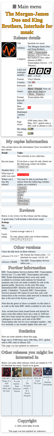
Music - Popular (36, 94)
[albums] (6, 256)
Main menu (28, 6)
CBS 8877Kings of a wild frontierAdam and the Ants (6, 384)
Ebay (20, 194)
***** (13, 239)
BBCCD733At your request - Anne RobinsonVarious (17, 385)
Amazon (22, 187)
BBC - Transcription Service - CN (37, 53)
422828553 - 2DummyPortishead (47, 381)
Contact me (23, 167)
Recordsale (23, 203)
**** (18, 239)
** (27, 239)
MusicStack (23, 200)
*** (23, 239)
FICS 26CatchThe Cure (37, 380)
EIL (20, 197)
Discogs (21, 191)
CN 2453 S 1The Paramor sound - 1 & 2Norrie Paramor (27, 387)
